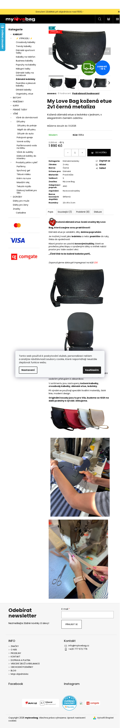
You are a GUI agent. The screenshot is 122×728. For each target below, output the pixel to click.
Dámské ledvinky (25, 79)
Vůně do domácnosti (27, 117)
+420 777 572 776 (77, 649)
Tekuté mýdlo (24, 186)
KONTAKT (15, 656)
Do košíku (101, 152)
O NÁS (14, 649)
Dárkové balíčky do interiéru (26, 157)
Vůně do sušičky (25, 152)
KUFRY (16, 105)
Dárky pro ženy (20, 204)
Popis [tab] (50, 211)
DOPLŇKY (17, 196)
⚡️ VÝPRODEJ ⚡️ (24, 38)
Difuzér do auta (25, 133)
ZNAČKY (15, 646)
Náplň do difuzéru (26, 129)
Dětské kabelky (23, 89)
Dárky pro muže (21, 200)
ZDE (96, 262)
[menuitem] (24, 213)
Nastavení (28, 370)
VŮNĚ (15, 113)
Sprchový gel (23, 170)
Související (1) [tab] (65, 211)
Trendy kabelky (24, 46)
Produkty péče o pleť (26, 162)
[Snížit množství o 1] (67, 152)
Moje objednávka (19, 674)
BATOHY (17, 97)
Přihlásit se (71, 624)
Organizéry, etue (24, 93)
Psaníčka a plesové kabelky (26, 84)
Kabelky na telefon (25, 56)
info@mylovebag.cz (78, 645)
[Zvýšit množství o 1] (82, 152)
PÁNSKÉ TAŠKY (20, 109)
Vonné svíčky (23, 141)
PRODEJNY (16, 653)
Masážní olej (23, 182)
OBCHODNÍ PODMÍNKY (22, 667)
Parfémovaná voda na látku (27, 146)
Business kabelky (24, 60)
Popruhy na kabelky (26, 64)
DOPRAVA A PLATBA (20, 660)
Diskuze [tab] (98, 211)
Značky (16, 208)
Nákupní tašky (23, 68)
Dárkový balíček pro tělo (27, 191)
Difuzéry (21, 121)
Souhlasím (92, 370)
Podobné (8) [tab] (83, 211)
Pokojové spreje (25, 137)
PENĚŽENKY (18, 101)
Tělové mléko (24, 174)
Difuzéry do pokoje (27, 125)
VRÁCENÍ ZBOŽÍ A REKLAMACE (25, 663)
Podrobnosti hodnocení (85, 93)
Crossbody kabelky (25, 42)
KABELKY (17, 34)
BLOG (13, 670)
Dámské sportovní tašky (25, 51)
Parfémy (21, 166)
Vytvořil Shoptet (105, 717)
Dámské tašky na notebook (25, 74)
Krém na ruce (24, 178)
